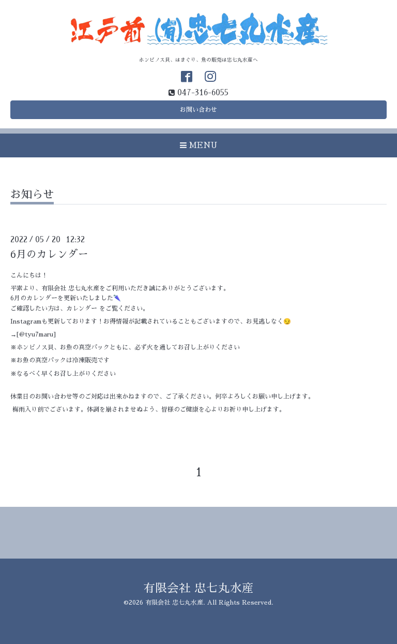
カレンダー (81, 308)
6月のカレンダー (49, 254)
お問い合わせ (198, 110)
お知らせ (32, 194)
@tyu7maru (36, 334)
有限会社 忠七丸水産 (198, 588)
